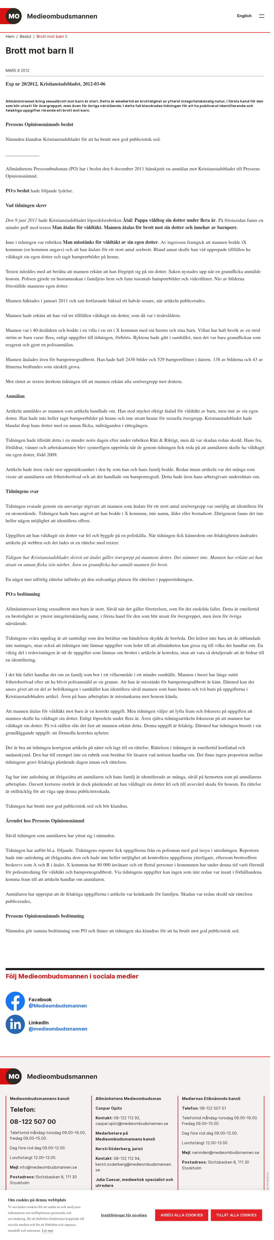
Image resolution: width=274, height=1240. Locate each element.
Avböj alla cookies (182, 1215)
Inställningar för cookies (124, 1215)
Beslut (25, 36)
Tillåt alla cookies (236, 1215)
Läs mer (47, 1230)
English (244, 15)
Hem (10, 36)
